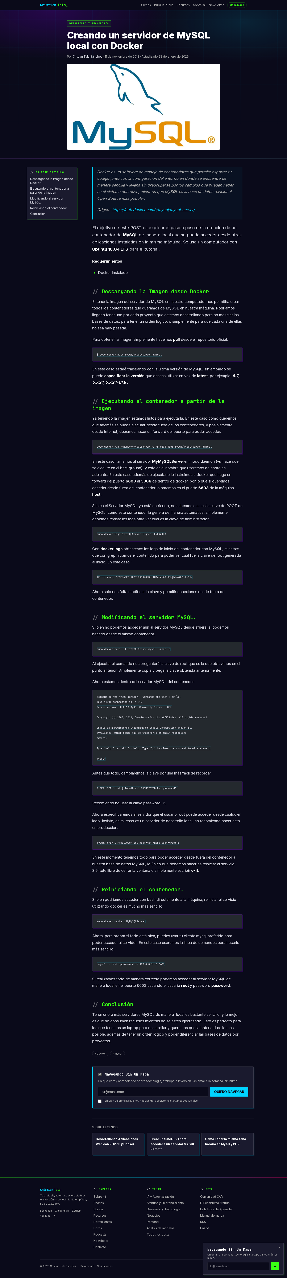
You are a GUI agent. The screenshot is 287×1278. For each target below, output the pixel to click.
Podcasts (99, 1234)
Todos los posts (158, 1234)
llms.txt (204, 1228)
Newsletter (216, 5)
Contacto (99, 1247)
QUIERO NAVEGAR (229, 1092)
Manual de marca (212, 1215)
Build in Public (163, 5)
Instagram (61, 1210)
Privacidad (86, 1266)
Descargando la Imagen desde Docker (51, 181)
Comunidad (237, 5)
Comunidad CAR (211, 1196)
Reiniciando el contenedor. (48, 208)
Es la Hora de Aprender (216, 1209)
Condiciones (105, 1266)
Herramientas (102, 1222)
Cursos (146, 5)
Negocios (153, 1215)
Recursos (183, 5)
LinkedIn (46, 1210)
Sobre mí (199, 5)
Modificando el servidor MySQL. (46, 200)
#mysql (117, 1053)
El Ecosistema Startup (215, 1203)
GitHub (76, 1210)
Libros (97, 1228)
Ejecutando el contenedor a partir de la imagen (49, 190)
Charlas (98, 1203)
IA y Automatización (160, 1196)
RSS (203, 1222)
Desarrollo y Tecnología (89, 23)
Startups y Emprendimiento (165, 1203)
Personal (153, 1222)
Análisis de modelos (160, 1228)
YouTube (45, 1215)
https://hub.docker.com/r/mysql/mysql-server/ (153, 209)
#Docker (100, 1053)
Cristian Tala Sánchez (88, 56)
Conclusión (38, 213)
